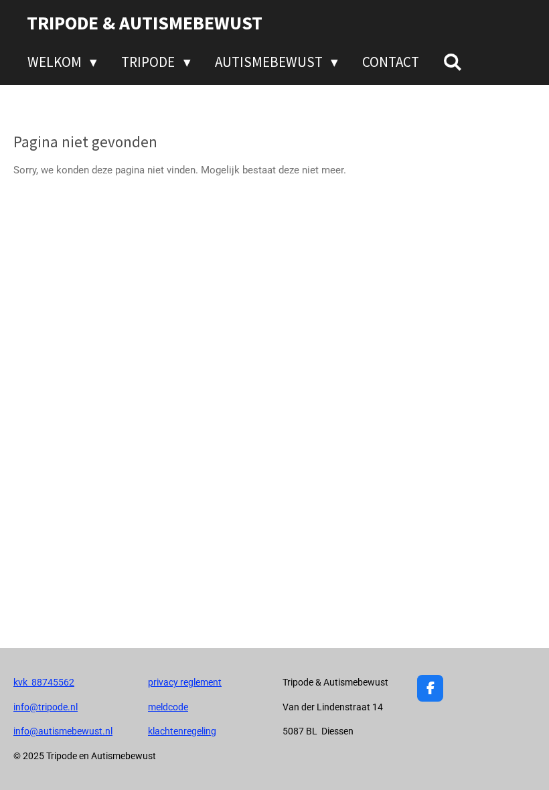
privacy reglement (185, 682)
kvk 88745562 (43, 682)
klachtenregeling (182, 731)
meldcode (168, 707)
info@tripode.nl (45, 707)
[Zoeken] (453, 62)
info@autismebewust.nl (62, 731)
